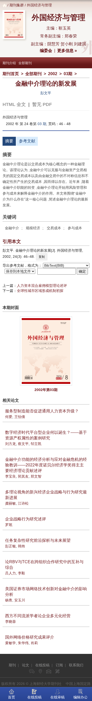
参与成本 (75, 228)
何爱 (8, 417)
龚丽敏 (10, 503)
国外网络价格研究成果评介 (29, 637)
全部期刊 (25, 63)
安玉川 (19, 600)
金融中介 (12, 228)
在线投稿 (42, 665)
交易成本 (54, 228)
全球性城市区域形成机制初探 (40, 291)
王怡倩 (19, 417)
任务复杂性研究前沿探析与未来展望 (38, 540)
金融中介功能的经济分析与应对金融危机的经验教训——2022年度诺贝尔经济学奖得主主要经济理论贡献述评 (46, 465)
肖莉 (34, 643)
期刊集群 (16, 5)
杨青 (8, 600)
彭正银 (10, 546)
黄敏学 (10, 643)
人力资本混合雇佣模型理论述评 (42, 286)
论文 (25, 665)
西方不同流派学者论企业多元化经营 (38, 616)
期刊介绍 (9, 63)
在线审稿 (57, 697)
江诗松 (23, 503)
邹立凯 (36, 444)
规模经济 (33, 228)
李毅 (21, 573)
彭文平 (45, 93)
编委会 (46, 50)
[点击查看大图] (46, 351)
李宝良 (10, 476)
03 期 (42, 124)
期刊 (12, 665)
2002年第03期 (45, 390)
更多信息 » (67, 50)
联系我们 (76, 665)
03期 (68, 74)
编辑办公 (80, 697)
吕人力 (10, 573)
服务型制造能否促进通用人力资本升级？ (42, 411)
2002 (52, 74)
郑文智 (36, 476)
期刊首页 (11, 74)
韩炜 (21, 546)
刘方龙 (10, 444)
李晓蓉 (10, 621)
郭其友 (23, 476)
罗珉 (8, 525)
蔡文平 (23, 444)
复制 (42, 257)
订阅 (59, 665)
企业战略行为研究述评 (25, 519)
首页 (11, 697)
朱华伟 (23, 643)
